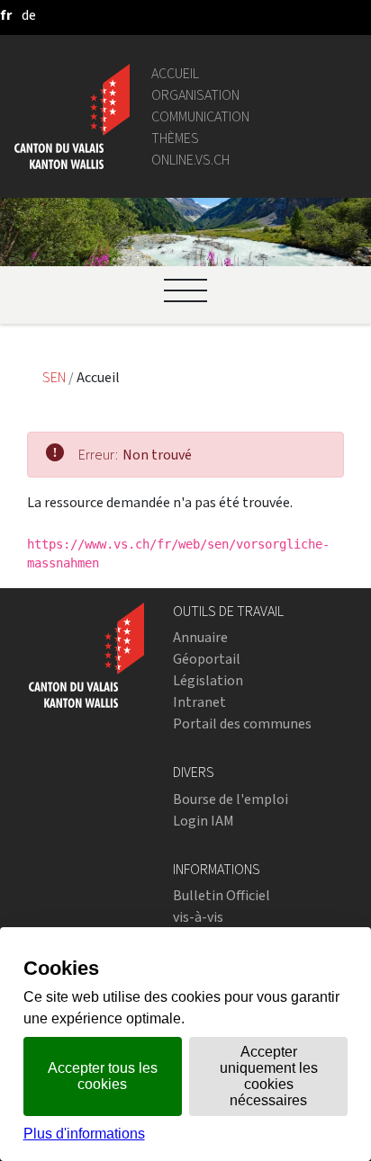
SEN (55, 377)
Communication (200, 116)
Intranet (199, 701)
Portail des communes (242, 723)
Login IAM (203, 820)
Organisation (195, 94)
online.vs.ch (190, 159)
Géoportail (206, 658)
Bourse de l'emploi (230, 799)
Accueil (175, 73)
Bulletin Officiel (221, 895)
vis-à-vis (198, 916)
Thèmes (175, 138)
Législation (208, 680)
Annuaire (200, 637)
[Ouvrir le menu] (185, 290)
